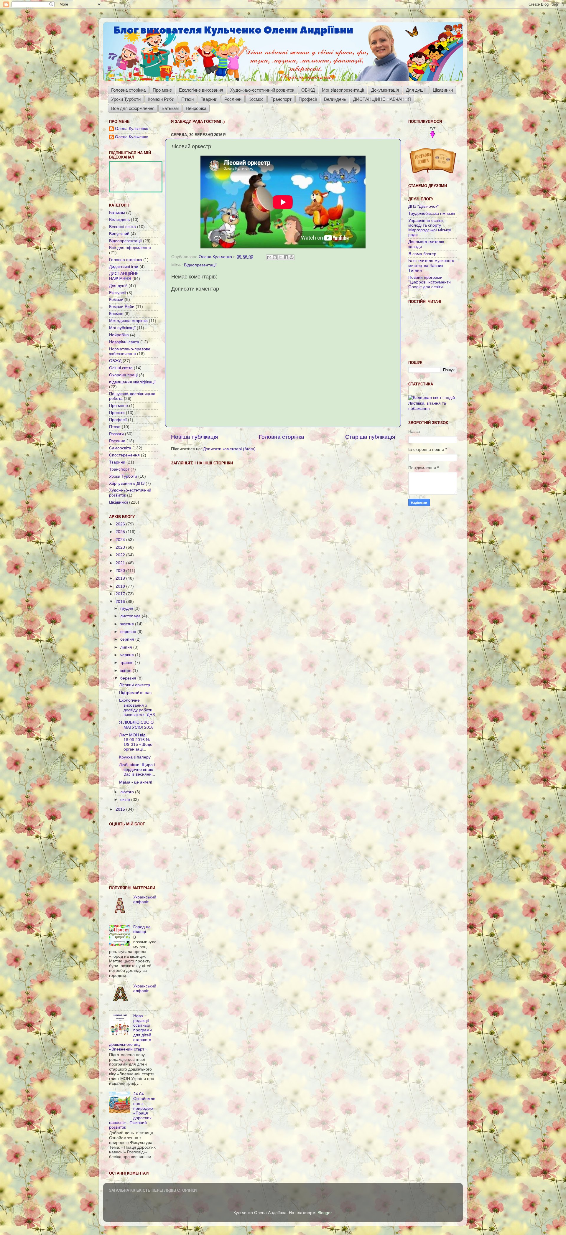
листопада (131, 616)
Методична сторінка (128, 321)
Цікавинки (443, 90)
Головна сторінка (128, 90)
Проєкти (117, 412)
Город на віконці (142, 929)
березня (128, 678)
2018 (121, 586)
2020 (121, 570)
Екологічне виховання (201, 90)
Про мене (162, 90)
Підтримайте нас (135, 692)
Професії (308, 99)
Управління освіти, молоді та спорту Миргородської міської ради (429, 227)
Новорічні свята (124, 342)
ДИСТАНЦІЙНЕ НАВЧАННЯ (382, 99)
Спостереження (124, 455)
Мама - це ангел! (135, 782)
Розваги (116, 434)
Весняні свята (122, 227)
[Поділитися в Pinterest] (291, 257)
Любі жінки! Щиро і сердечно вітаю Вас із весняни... (137, 769)
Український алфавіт (144, 899)
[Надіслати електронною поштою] (269, 257)
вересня (128, 631)
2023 (121, 547)
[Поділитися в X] (280, 257)
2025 (121, 532)
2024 (121, 539)
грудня (127, 608)
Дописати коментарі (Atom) (229, 449)
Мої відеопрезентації (343, 90)
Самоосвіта (120, 448)
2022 (121, 555)
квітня (126, 670)
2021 (121, 563)
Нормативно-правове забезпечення (129, 351)
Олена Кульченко (131, 128)
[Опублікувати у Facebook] (286, 257)
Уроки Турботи (126, 99)
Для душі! (416, 90)
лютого (127, 792)
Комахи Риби (161, 99)
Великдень (335, 99)
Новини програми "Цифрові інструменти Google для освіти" (429, 282)
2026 (121, 524)
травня (127, 662)
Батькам (170, 108)
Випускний (119, 234)
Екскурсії (117, 293)
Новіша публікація (194, 437)
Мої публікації (122, 328)
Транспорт (281, 99)
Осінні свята (121, 368)
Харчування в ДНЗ (126, 483)
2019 (121, 578)
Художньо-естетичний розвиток (262, 90)
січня (125, 799)
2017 (121, 594)
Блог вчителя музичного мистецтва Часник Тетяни (431, 265)
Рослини (232, 99)
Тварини (209, 99)
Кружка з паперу (135, 757)
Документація (385, 90)
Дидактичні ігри (123, 267)
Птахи (187, 99)
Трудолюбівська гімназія (431, 213)
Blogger (324, 1213)
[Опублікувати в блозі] (275, 257)
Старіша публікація (370, 437)
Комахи (116, 299)
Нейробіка (196, 108)
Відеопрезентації (200, 265)
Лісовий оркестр (134, 685)
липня (126, 647)
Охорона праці (123, 375)
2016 (121, 601)
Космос (256, 99)
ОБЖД (308, 90)
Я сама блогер (422, 254)
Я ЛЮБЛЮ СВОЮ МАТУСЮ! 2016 (136, 724)
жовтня (127, 624)
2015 (121, 809)
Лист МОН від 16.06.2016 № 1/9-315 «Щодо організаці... (135, 742)
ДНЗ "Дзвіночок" (423, 206)
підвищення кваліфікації (132, 382)
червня (127, 655)
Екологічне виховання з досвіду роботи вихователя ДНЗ (137, 707)
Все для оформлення (132, 108)
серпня (127, 639)
